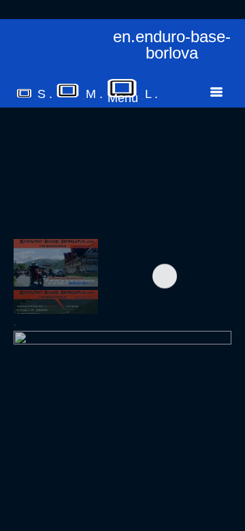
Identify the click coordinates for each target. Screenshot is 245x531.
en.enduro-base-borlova (172, 45)
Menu (123, 98)
